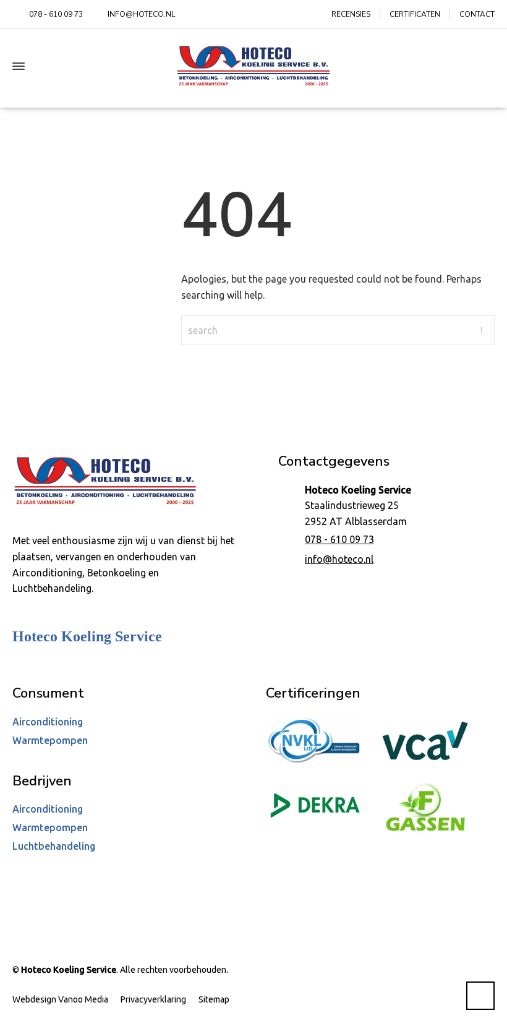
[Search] (487, 66)
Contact (477, 14)
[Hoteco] (253, 66)
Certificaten (415, 14)
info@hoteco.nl (339, 559)
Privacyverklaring (153, 999)
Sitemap (213, 999)
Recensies (350, 14)
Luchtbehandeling (53, 846)
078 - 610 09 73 (339, 539)
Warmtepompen (50, 740)
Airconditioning (47, 721)
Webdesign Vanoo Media (60, 999)
